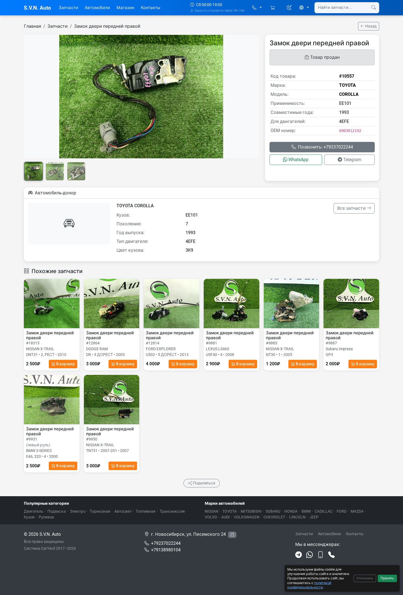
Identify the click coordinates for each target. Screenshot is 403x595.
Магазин (125, 7)
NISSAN (211, 511)
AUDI (225, 517)
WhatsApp (298, 159)
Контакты (150, 7)
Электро (78, 511)
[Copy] (232, 535)
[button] (257, 7)
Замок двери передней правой (107, 26)
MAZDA (357, 511)
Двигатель (33, 511)
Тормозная (100, 511)
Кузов (29, 517)
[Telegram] (298, 555)
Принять (387, 578)
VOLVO (211, 517)
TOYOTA (229, 511)
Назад (370, 26)
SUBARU (273, 511)
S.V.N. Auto (37, 8)
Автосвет (123, 511)
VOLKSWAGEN (246, 517)
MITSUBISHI (251, 511)
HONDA (290, 511)
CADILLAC (324, 511)
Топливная (145, 511)
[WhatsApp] (309, 555)
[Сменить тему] (289, 7)
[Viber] (320, 555)
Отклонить (364, 578)
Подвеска (56, 511)
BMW (306, 511)
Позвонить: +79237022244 (325, 147)
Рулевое (46, 517)
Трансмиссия (172, 511)
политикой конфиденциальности (309, 585)
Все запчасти (352, 208)
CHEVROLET (274, 517)
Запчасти (68, 7)
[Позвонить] (331, 555)
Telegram (352, 159)
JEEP (314, 517)
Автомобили (97, 7)
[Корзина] (273, 7)
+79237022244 (166, 543)
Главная (32, 26)
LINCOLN (297, 517)
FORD (342, 511)
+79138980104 (166, 549)
